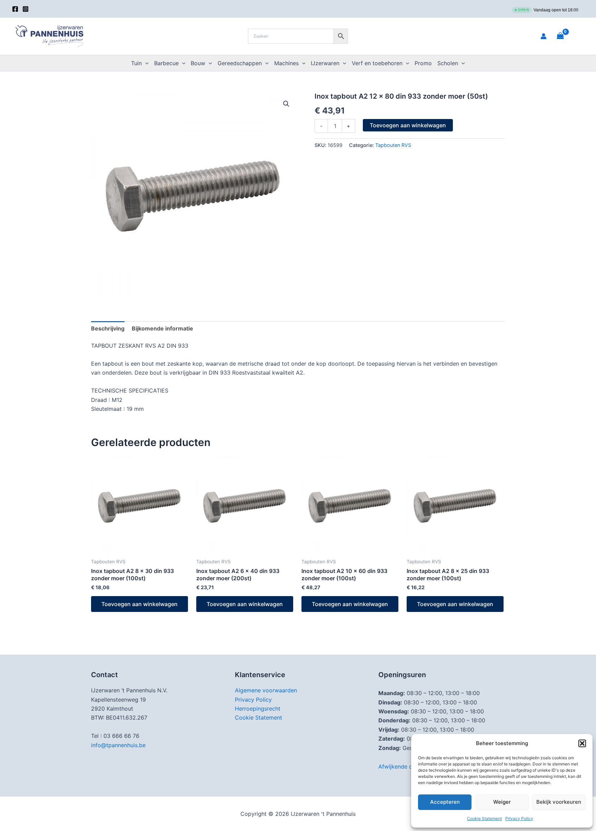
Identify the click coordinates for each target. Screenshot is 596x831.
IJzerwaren (325, 63)
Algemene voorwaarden (266, 690)
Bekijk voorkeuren (558, 802)
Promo (423, 63)
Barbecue (166, 63)
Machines (286, 63)
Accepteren (445, 802)
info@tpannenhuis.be (118, 745)
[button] (582, 743)
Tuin (136, 63)
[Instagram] (25, 9)
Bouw (198, 63)
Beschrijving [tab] (108, 328)
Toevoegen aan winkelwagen (408, 125)
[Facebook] (15, 9)
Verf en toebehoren (377, 63)
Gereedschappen (240, 63)
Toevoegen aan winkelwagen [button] (139, 604)
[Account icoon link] (543, 36)
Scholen (447, 63)
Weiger (502, 802)
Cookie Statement (484, 818)
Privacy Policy (519, 818)
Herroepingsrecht (257, 708)
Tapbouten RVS (393, 145)
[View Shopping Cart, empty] (569, 36)
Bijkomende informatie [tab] (162, 328)
